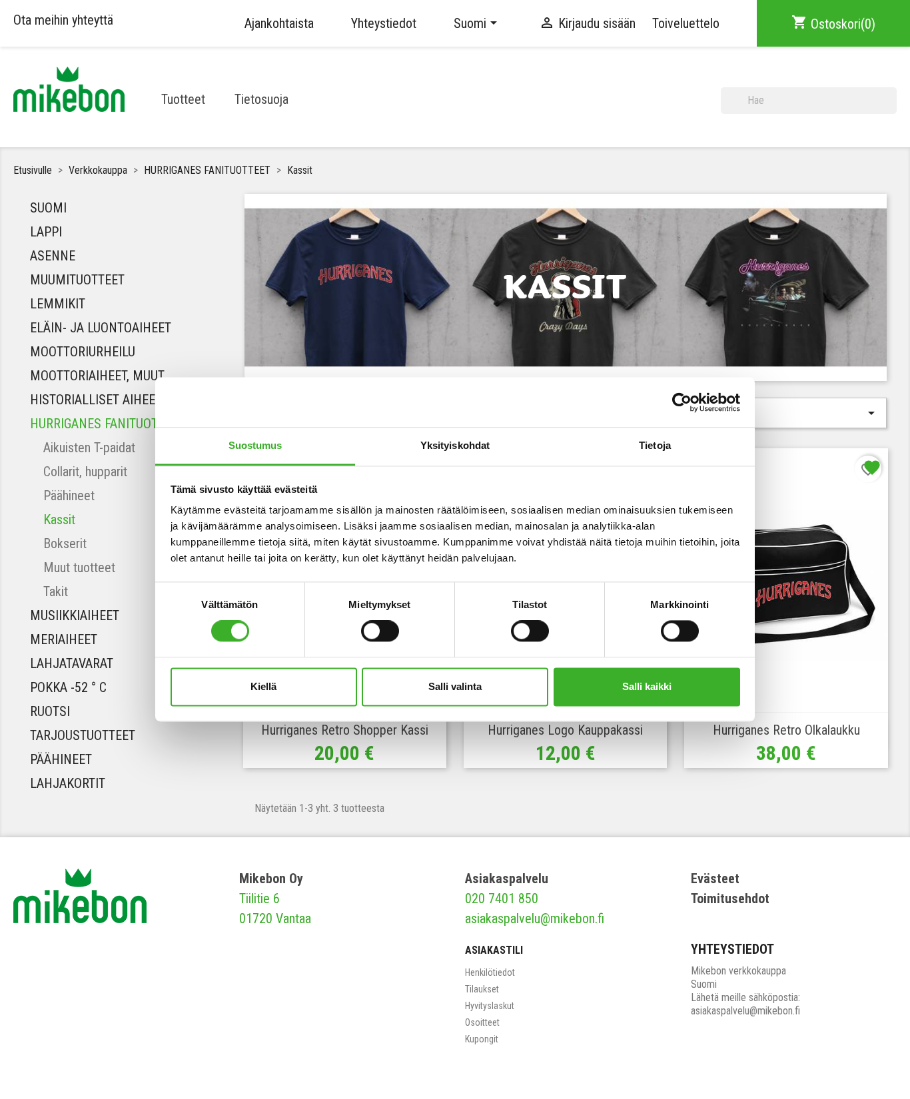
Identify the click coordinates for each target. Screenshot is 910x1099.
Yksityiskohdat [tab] (455, 445)
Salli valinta (455, 686)
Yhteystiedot (383, 23)
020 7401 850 (501, 899)
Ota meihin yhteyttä (63, 20)
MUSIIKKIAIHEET (74, 615)
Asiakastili (494, 950)
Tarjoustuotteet (82, 735)
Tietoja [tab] (655, 445)
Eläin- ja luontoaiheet (100, 328)
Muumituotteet (77, 280)
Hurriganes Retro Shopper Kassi (344, 730)
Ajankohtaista (279, 23)
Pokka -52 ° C (68, 687)
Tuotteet (183, 99)
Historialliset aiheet (96, 400)
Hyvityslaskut (489, 1005)
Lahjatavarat (71, 663)
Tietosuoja (261, 99)
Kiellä (263, 686)
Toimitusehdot (730, 899)
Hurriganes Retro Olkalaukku (786, 730)
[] (891, 108)
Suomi (48, 208)
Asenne (52, 256)
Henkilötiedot (490, 972)
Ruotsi (50, 711)
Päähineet (69, 496)
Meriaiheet (63, 639)
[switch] (380, 631)
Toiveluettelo (685, 23)
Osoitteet (482, 1022)
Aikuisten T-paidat (89, 448)
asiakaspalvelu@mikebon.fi (534, 918)
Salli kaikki (647, 686)
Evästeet (715, 879)
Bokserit (65, 543)
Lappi (46, 232)
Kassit (59, 520)
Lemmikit (57, 304)
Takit (55, 591)
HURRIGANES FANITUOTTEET (107, 424)
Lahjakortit (67, 783)
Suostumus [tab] (255, 445)
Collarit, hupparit (85, 472)
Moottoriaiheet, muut (97, 376)
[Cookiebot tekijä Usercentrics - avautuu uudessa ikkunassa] (682, 402)
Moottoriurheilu (82, 352)
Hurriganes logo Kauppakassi (565, 730)
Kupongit (481, 1039)
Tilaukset (482, 989)
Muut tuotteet (79, 567)
